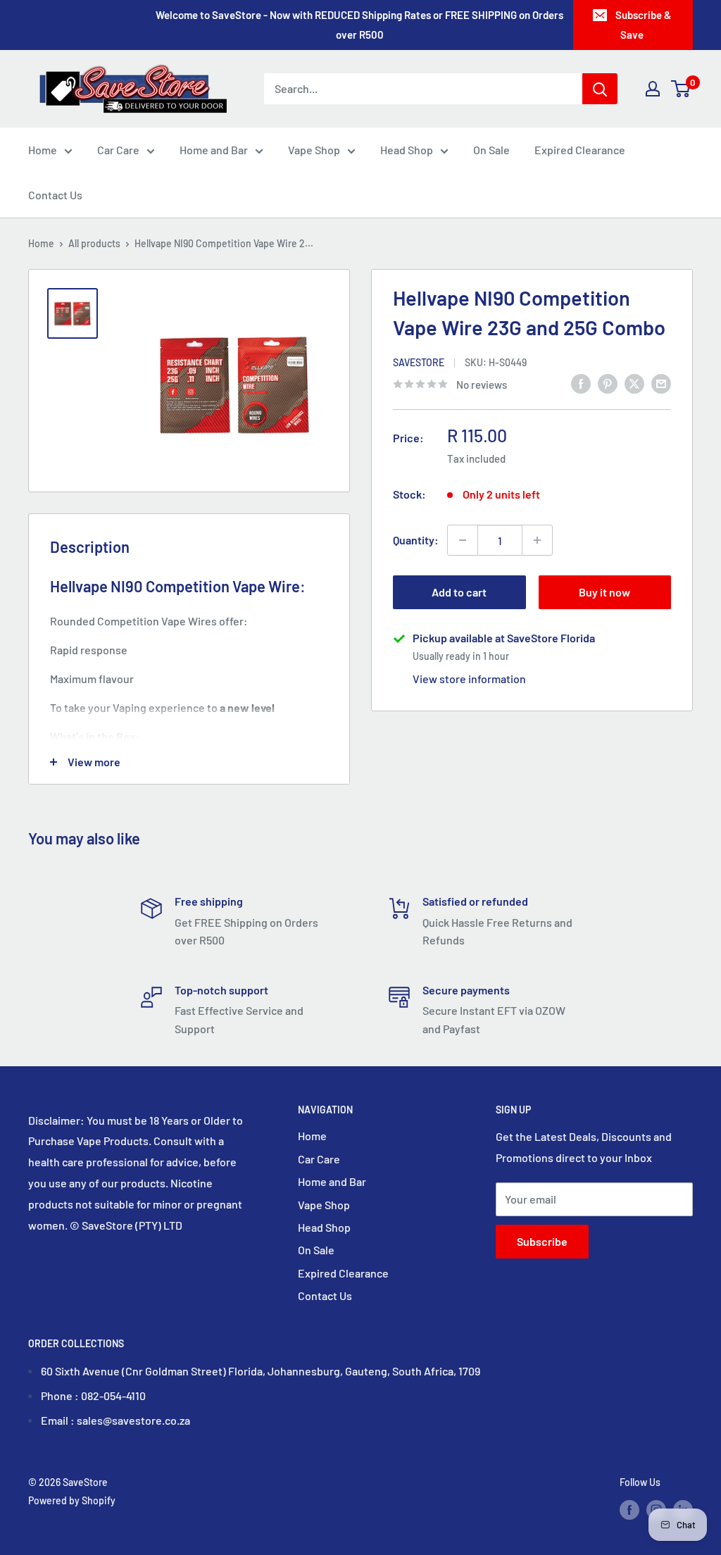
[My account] (653, 88)
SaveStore (418, 362)
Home (42, 149)
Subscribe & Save (643, 24)
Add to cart (459, 592)
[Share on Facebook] (581, 383)
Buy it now (604, 592)
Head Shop (406, 149)
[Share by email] (661, 383)
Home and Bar (214, 149)
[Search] (599, 88)
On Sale (491, 149)
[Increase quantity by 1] (537, 540)
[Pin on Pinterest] (607, 383)
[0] (681, 88)
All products (94, 243)
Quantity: (416, 540)
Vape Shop (314, 149)
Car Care (118, 149)
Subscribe (542, 1241)
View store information (469, 678)
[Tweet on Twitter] (634, 383)
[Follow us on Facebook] (629, 1509)
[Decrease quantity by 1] (462, 540)
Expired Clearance (579, 149)
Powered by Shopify (71, 1500)
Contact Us (55, 194)
